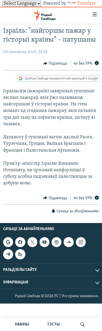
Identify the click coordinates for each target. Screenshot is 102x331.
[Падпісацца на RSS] (20, 254)
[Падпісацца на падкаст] (56, 242)
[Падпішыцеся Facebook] (20, 242)
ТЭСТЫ (53, 324)
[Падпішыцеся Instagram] (81, 242)
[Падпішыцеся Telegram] (8, 254)
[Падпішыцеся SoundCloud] (68, 242)
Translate (86, 3)
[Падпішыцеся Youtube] (44, 242)
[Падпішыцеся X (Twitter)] (32, 242)
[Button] (55, 63)
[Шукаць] (82, 324)
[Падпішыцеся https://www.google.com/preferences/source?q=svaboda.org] (8, 242)
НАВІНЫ (22, 324)
